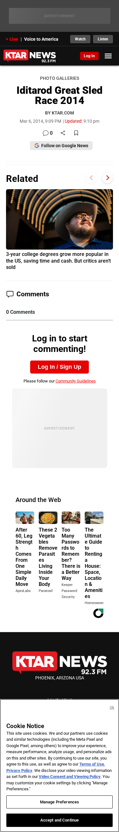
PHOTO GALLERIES (59, 78)
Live (14, 39)
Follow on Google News (64, 145)
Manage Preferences (59, 802)
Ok (112, 707)
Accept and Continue (59, 820)
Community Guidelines (76, 381)
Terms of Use (91, 764)
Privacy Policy (19, 770)
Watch (80, 39)
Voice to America (41, 39)
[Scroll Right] (107, 177)
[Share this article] (62, 133)
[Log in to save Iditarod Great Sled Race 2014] (76, 133)
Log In (89, 56)
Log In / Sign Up (59, 367)
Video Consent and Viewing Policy (70, 776)
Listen (103, 39)
